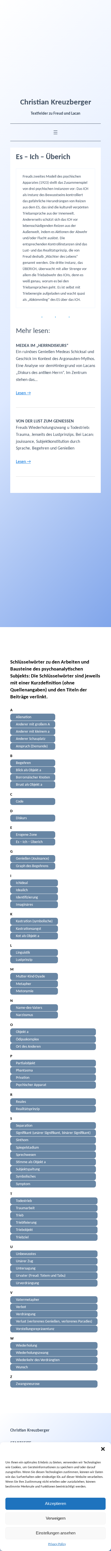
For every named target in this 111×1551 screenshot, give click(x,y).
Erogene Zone (26, 835)
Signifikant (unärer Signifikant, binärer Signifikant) (53, 1133)
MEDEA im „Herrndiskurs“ (42, 346)
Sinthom (22, 1140)
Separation (24, 1126)
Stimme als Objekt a (31, 1162)
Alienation (23, 717)
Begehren (23, 763)
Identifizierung (27, 898)
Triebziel (22, 1237)
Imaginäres (24, 905)
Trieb (19, 1215)
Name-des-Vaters (29, 1008)
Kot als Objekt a (27, 936)
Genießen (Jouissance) (32, 859)
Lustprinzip (24, 960)
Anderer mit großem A (33, 724)
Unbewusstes (26, 1254)
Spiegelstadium (27, 1147)
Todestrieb (24, 1201)
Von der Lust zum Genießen (45, 421)
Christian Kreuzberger (55, 102)
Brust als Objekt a (29, 785)
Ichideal (22, 883)
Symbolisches (26, 1177)
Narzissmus (24, 1015)
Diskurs (21, 818)
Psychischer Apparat (31, 1085)
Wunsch (22, 1367)
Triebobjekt (24, 1230)
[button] (103, 1449)
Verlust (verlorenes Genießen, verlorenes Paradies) (54, 1322)
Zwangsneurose (28, 1384)
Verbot (21, 1307)
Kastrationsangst (28, 929)
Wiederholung (26, 1345)
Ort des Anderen (28, 1046)
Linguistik (23, 953)
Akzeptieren (55, 1503)
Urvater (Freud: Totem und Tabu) (40, 1276)
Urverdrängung (27, 1283)
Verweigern (55, 1518)
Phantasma (24, 1071)
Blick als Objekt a (28, 770)
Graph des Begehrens (32, 866)
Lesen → (23, 393)
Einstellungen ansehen (55, 1533)
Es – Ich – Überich (29, 842)
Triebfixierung (26, 1223)
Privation (22, 1078)
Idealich (22, 890)
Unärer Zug (24, 1261)
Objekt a (22, 1032)
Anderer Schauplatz (31, 739)
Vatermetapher (27, 1300)
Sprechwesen (26, 1155)
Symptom (23, 1184)
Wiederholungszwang (32, 1353)
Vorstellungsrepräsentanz (35, 1329)
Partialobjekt (25, 1063)
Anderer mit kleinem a (33, 732)
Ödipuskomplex (27, 1039)
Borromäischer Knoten (33, 778)
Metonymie (24, 991)
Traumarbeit (25, 1208)
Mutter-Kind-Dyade (30, 977)
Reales (21, 1102)
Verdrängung (26, 1314)
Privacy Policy (57, 1544)
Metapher (23, 984)
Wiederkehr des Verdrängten (38, 1360)
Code (19, 801)
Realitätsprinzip (28, 1109)
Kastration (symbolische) (34, 921)
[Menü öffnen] (55, 132)
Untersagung (26, 1269)
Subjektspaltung (28, 1169)
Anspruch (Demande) (32, 746)
